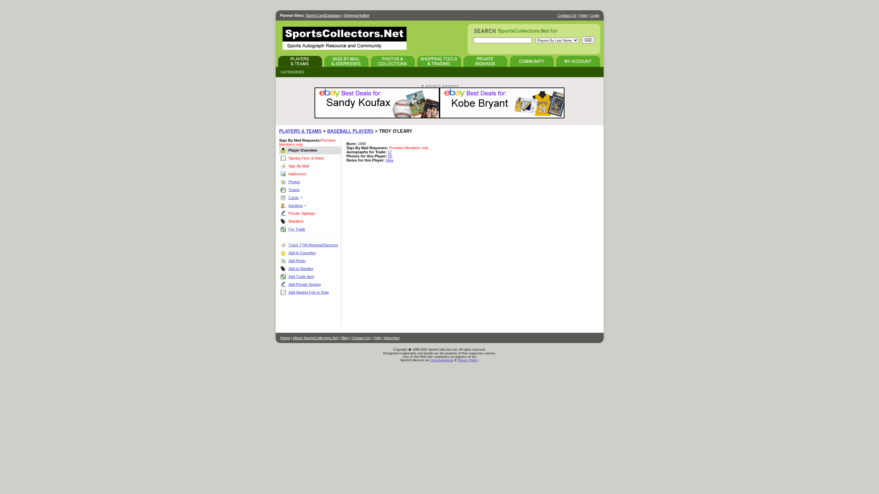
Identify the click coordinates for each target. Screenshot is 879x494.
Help (583, 15)
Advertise (392, 338)
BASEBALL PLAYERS (350, 131)
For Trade (296, 229)
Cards (293, 198)
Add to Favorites (302, 253)
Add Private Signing (304, 284)
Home (285, 338)
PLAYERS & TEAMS (300, 131)
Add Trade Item (301, 276)
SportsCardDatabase (323, 15)
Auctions (295, 205)
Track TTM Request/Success (313, 245)
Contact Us (567, 15)
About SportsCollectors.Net (315, 338)
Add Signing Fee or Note (308, 292)
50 (390, 156)
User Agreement (442, 360)
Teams (294, 190)
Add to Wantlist (300, 269)
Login (594, 15)
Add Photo (297, 261)
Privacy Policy (468, 360)
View (389, 160)
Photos (294, 182)
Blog (345, 338)
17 (390, 152)
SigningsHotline (356, 15)
